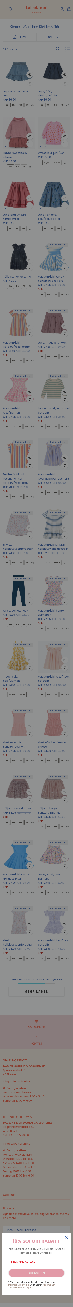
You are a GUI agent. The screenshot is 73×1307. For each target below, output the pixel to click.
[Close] (66, 1237)
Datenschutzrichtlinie (18, 1284)
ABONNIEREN (36, 1273)
